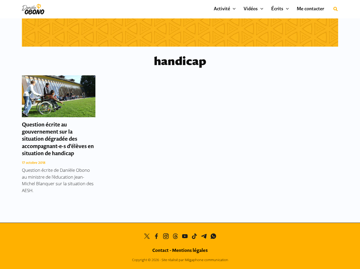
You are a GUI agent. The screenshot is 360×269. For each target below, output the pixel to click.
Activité (222, 9)
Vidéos (251, 9)
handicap (180, 62)
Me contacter (310, 9)
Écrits (277, 9)
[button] (233, 9)
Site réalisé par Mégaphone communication (195, 259)
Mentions (190, 250)
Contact (160, 250)
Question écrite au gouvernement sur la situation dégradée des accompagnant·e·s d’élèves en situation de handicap (58, 139)
